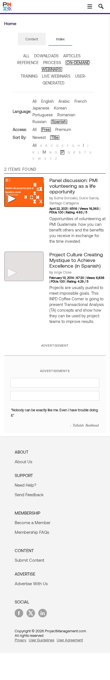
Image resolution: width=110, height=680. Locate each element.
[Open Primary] (89, 6)
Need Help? (25, 484)
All (34, 101)
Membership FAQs (32, 532)
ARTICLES (72, 55)
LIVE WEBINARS (56, 76)
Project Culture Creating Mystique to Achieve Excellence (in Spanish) (76, 260)
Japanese (40, 108)
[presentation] (31, 38)
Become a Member (32, 522)
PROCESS (52, 62)
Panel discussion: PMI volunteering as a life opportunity (73, 185)
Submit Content (29, 560)
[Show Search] (100, 6)
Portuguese (42, 114)
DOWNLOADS (46, 55)
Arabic (64, 101)
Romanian (66, 114)
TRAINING (29, 76)
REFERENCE (28, 62)
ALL (26, 55)
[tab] (32, 39)
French (80, 101)
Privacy (20, 640)
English (47, 101)
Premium (63, 129)
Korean (60, 108)
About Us (23, 461)
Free (46, 129)
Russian (39, 121)
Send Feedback (29, 494)
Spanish (59, 121)
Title (54, 137)
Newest (39, 137)
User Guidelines (41, 640)
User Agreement (70, 640)
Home (10, 23)
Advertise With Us (31, 583)
